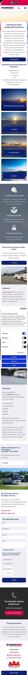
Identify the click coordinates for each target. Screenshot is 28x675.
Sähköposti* (5, 529)
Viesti (3, 541)
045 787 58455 (17, 239)
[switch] (24, 338)
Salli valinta (14, 361)
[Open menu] (25, 8)
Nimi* (3, 523)
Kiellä (14, 365)
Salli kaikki (14, 357)
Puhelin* (4, 535)
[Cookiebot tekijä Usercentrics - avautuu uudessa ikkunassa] (20, 309)
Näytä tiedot (20, 352)
